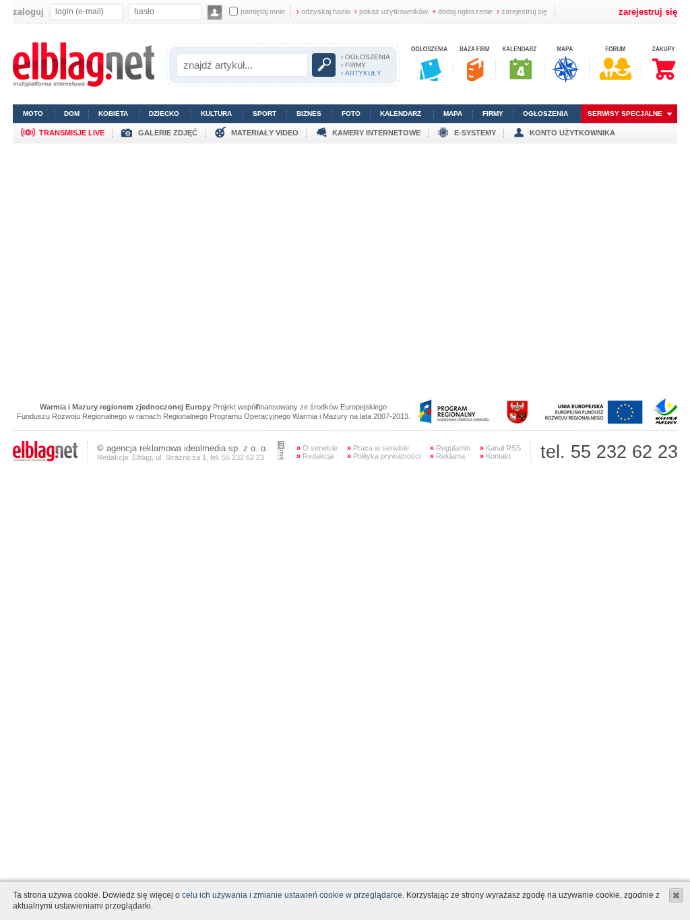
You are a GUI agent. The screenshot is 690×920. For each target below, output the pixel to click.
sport (264, 113)
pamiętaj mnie (263, 11)
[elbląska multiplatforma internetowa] (83, 84)
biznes (308, 113)
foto (351, 113)
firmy (492, 113)
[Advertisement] (345, 238)
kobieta (113, 113)
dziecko (164, 113)
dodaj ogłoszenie (462, 11)
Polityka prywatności (383, 456)
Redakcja (315, 456)
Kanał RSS (500, 448)
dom (72, 113)
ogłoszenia (545, 113)
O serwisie (317, 448)
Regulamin (450, 448)
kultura (216, 113)
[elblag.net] (45, 459)
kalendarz (400, 113)
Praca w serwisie (378, 448)
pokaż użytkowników (391, 11)
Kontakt (495, 456)
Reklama (447, 456)
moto (33, 113)
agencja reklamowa (143, 448)
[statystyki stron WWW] (281, 457)
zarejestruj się (522, 11)
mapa (452, 113)
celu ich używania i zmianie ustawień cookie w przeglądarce (292, 895)
